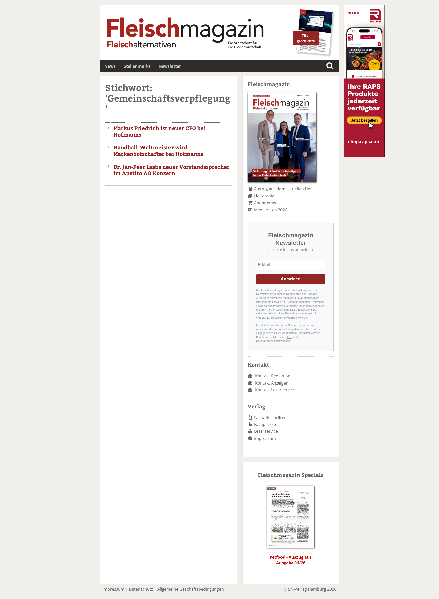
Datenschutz (141, 589)
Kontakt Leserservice (275, 390)
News (110, 66)
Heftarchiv (264, 196)
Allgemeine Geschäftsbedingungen (190, 589)
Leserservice (266, 431)
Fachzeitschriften (270, 417)
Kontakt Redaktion (272, 376)
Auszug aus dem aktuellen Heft (283, 189)
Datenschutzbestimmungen (273, 340)
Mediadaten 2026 (270, 210)
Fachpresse (265, 424)
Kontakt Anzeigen (271, 383)
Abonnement (266, 203)
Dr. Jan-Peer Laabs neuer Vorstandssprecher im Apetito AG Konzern (171, 170)
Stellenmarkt (137, 66)
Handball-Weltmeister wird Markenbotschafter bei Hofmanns (158, 150)
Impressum (265, 438)
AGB (289, 337)
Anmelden (291, 279)
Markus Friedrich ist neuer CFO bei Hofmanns (159, 131)
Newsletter (170, 66)
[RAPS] (364, 156)
